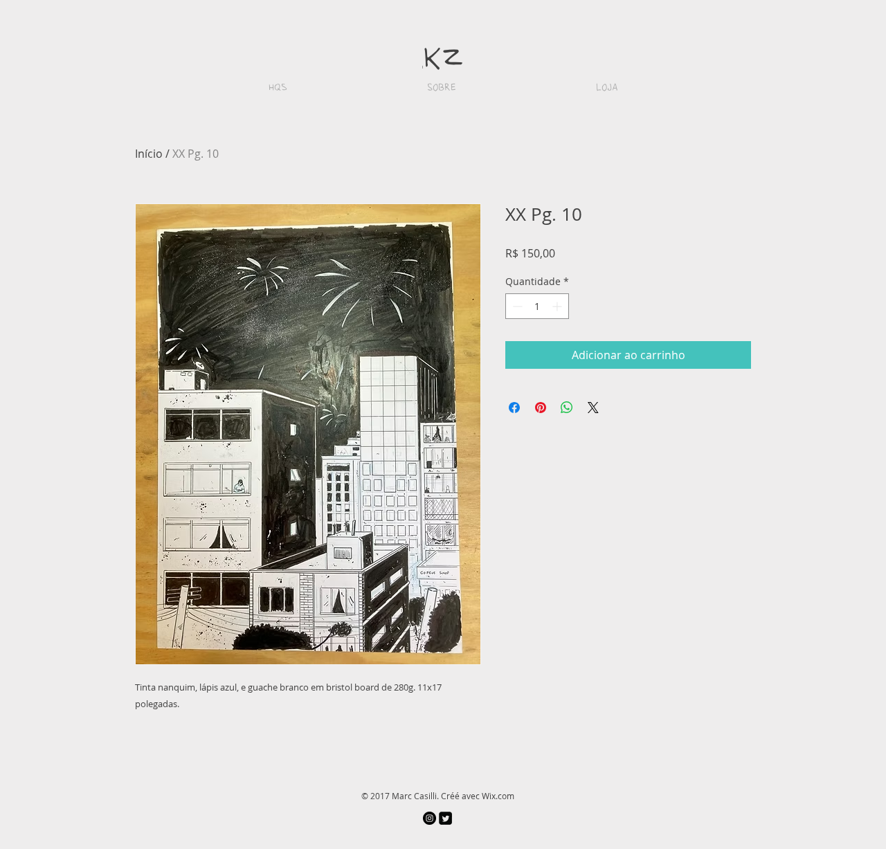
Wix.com (498, 795)
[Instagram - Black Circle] (429, 818)
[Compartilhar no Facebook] (514, 407)
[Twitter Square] (445, 818)
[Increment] (558, 306)
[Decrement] (516, 306)
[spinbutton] (537, 306)
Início (149, 153)
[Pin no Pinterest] (540, 407)
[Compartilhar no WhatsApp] (567, 407)
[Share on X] (593, 407)
